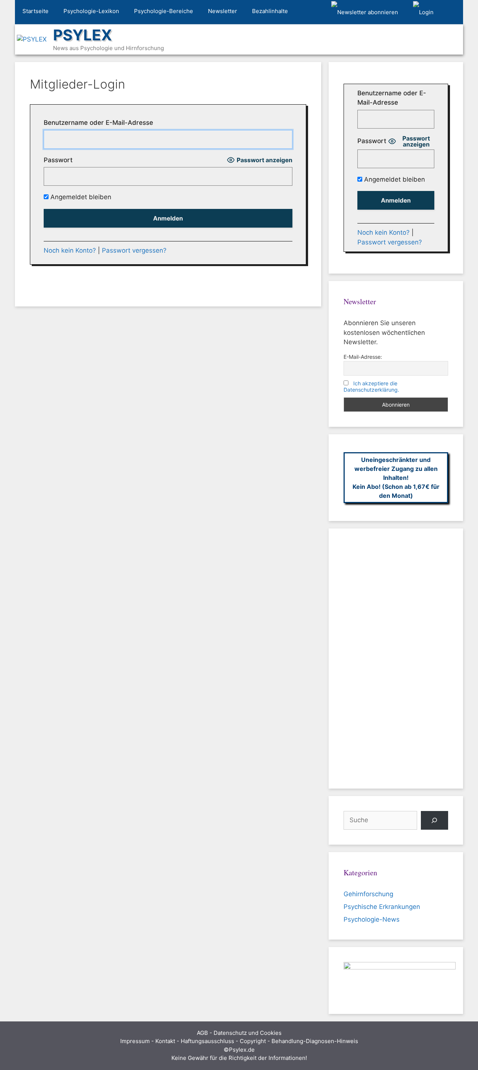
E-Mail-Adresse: (363, 357)
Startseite (35, 11)
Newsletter (222, 11)
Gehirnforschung (368, 894)
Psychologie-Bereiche (163, 11)
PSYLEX (82, 35)
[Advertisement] (396, 658)
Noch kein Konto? (70, 250)
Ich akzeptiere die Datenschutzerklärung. (371, 386)
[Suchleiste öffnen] (452, 12)
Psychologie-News (372, 919)
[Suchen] (434, 820)
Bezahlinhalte (270, 11)
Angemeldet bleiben (80, 197)
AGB (202, 1032)
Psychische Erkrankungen (382, 906)
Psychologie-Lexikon (91, 11)
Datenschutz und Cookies (248, 1032)
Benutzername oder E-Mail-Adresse (98, 122)
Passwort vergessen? (134, 250)
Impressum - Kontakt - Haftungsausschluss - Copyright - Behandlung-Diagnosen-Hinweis (239, 1041)
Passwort (58, 160)
